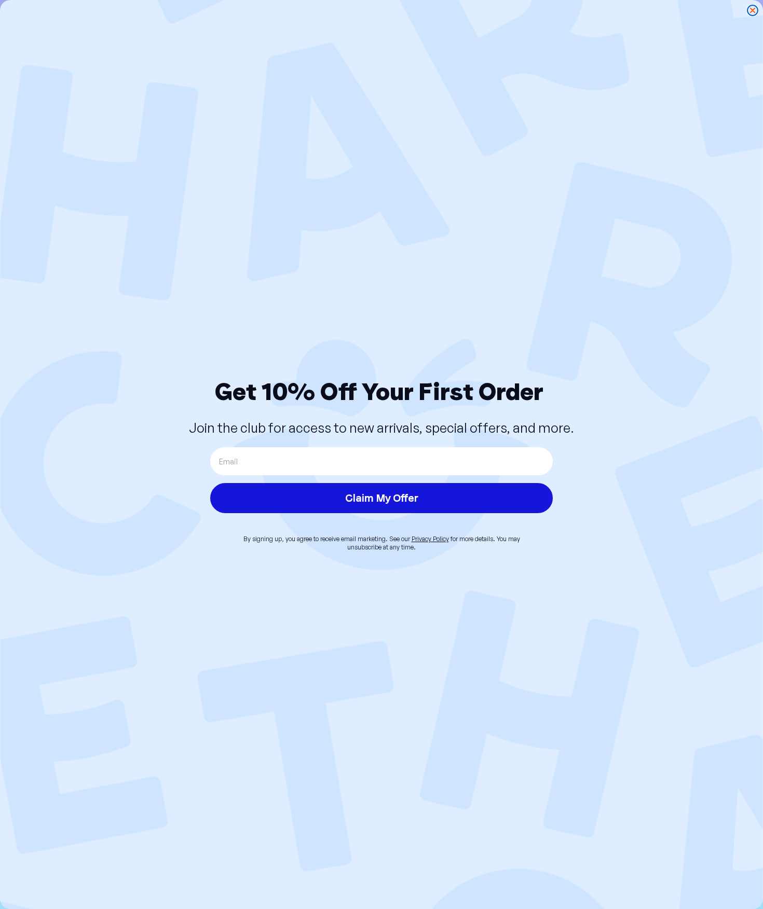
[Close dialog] (752, 10)
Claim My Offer (381, 498)
